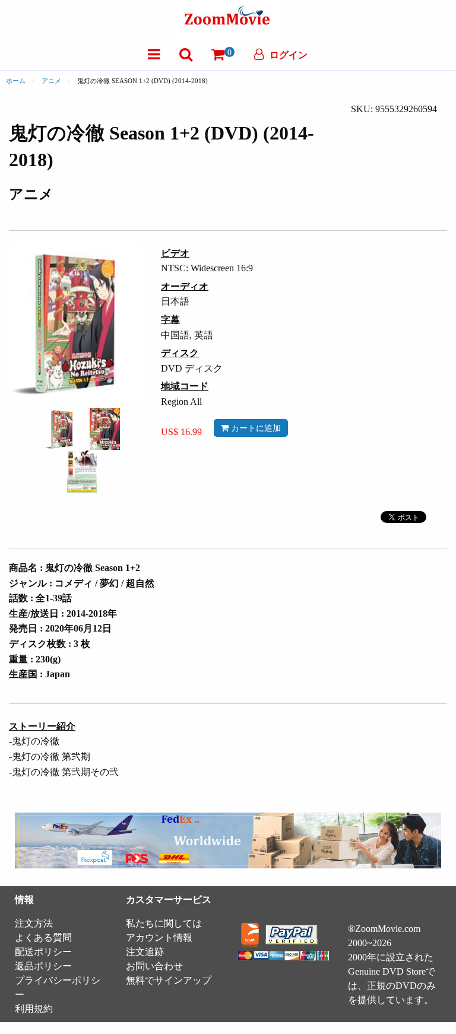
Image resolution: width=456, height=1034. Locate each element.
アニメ (51, 80)
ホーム (16, 80)
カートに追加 (255, 428)
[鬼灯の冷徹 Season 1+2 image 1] (62, 428)
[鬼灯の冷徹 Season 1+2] (62, 428)
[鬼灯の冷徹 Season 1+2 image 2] (105, 429)
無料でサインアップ (168, 980)
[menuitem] (154, 54)
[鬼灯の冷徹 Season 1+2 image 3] (82, 472)
